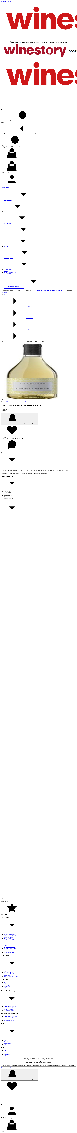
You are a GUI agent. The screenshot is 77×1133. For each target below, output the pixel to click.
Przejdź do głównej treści (7, 1)
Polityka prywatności (9, 939)
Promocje (4, 292)
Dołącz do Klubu (5, 187)
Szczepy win (7, 975)
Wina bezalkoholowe (9, 1009)
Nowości (28, 290)
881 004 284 (15, 42)
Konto (5, 933)
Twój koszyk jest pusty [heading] (6, 172)
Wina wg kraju (29, 306)
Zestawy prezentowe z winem (11, 976)
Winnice (69, 290)
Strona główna (7, 294)
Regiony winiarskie (8, 972)
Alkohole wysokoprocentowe (11, 1006)
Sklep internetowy (7, 1067)
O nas (5, 1039)
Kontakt (5, 1040)
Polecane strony (7, 1043)
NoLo (18, 290)
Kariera (5, 1044)
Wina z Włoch (29, 318)
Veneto (28, 329)
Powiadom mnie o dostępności (30, 423)
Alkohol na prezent (8, 1007)
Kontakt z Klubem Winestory (30, 42)
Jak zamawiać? (7, 938)
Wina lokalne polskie (9, 1010)
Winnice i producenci (9, 973)
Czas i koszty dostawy (9, 937)
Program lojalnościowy (9, 934)
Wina (5, 971)
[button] (14, 145)
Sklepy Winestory (8, 1041)
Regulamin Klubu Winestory (10, 935)
